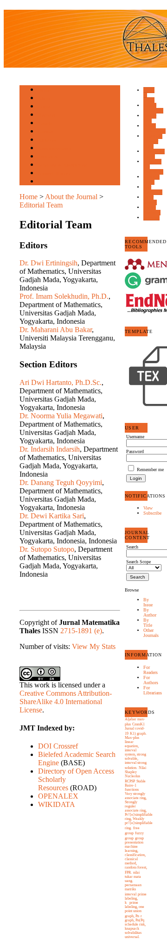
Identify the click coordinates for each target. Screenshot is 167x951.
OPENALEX (58, 796)
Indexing (151, 217)
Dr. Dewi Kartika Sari (51, 516)
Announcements (54, 148)
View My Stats (94, 646)
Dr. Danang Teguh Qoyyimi (60, 482)
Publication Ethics (154, 154)
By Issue (148, 602)
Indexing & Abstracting (62, 165)
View (148, 507)
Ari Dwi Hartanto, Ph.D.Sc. (60, 382)
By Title (147, 622)
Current (46, 131)
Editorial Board (151, 179)
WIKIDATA (56, 804)
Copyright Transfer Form (152, 141)
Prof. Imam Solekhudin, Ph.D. (64, 296)
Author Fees (149, 118)
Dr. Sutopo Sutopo (46, 549)
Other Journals (151, 633)
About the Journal (71, 197)
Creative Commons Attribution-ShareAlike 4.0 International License (65, 701)
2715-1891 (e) (81, 631)
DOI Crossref (58, 746)
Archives (47, 140)
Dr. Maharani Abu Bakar (55, 330)
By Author (149, 612)
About (44, 98)
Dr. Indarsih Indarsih (49, 449)
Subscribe (152, 513)
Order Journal (150, 200)
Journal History (54, 173)
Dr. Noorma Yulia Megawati (61, 416)
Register (46, 115)
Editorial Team (41, 205)
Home (44, 90)
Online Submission (154, 128)
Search (44, 123)
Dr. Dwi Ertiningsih (48, 263)
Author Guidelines (153, 108)
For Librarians (152, 690)
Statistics (48, 156)
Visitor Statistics (152, 210)
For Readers (150, 670)
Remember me (150, 469)
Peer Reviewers (152, 189)
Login (44, 106)
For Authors (150, 680)
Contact (46, 181)
